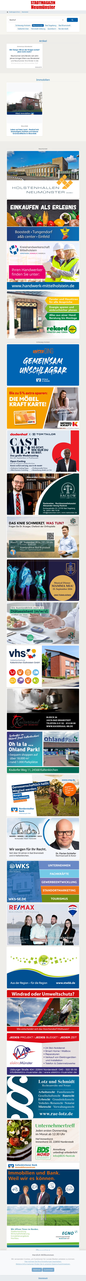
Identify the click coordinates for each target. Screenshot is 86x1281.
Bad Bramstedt (64, 25)
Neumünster (25, 12)
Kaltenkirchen (23, 29)
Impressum (43, 1278)
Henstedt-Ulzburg (38, 29)
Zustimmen (48, 1270)
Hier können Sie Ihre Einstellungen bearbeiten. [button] (43, 1261)
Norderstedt (63, 29)
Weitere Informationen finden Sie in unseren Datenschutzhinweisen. (43, 1264)
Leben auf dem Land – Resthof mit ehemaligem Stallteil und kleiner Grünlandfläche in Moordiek (24, 131)
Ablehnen (37, 1270)
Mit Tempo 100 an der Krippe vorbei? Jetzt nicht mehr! (24, 51)
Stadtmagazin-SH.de (14, 12)
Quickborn (52, 29)
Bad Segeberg (50, 25)
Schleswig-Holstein (23, 25)
